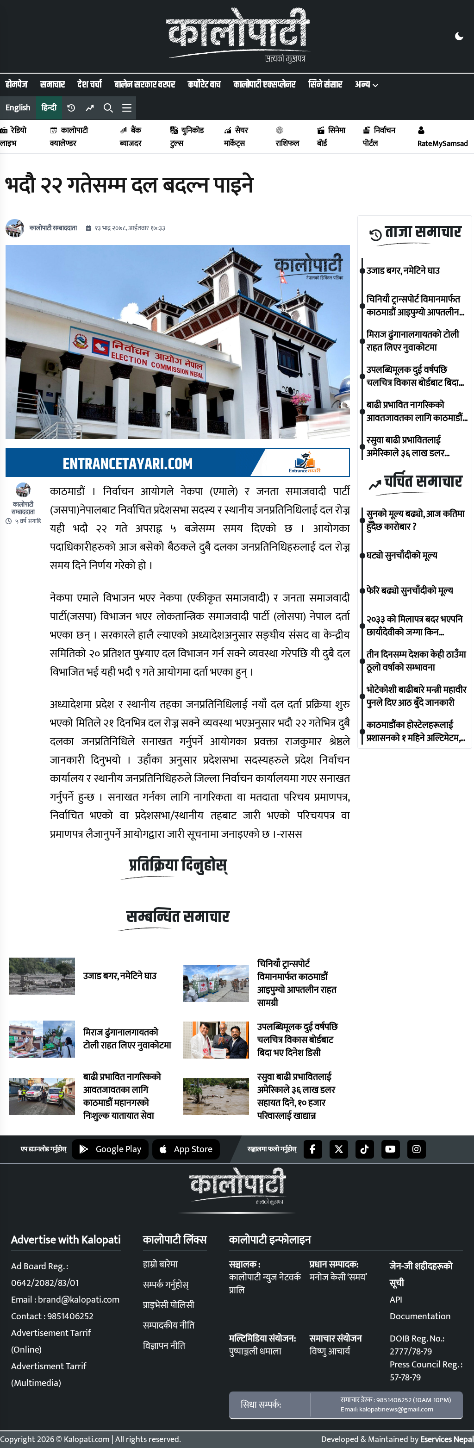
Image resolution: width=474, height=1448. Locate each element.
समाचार (52, 84)
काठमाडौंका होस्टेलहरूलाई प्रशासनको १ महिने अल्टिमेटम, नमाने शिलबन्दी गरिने (413, 732)
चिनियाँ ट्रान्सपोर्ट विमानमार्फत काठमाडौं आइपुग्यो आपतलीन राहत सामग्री (297, 983)
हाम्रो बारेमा (160, 1264)
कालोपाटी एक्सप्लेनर (264, 84)
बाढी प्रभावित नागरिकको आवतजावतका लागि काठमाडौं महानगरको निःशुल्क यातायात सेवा (122, 1096)
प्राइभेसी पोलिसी (168, 1305)
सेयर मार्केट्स (236, 137)
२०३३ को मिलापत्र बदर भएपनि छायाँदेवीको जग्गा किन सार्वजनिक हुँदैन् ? (415, 626)
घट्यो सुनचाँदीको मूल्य (402, 555)
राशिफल (287, 143)
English (18, 108)
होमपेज (16, 84)
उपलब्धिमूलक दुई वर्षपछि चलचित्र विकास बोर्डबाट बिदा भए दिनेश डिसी (297, 1040)
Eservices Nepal (447, 1440)
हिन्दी (49, 108)
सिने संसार (325, 84)
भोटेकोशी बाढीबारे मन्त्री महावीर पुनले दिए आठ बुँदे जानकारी (417, 696)
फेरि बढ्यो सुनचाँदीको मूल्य (410, 590)
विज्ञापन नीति (164, 1346)
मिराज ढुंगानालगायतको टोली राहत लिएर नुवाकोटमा (127, 1039)
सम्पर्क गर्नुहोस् (165, 1285)
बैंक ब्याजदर (131, 137)
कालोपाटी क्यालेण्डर (69, 137)
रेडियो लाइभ (13, 137)
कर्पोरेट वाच (204, 84)
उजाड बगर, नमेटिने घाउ (119, 976)
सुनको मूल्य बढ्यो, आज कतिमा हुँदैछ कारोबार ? (416, 520)
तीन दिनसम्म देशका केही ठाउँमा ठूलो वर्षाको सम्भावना (416, 661)
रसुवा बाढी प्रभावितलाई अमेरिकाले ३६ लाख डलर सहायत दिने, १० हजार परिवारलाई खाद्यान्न (296, 1096)
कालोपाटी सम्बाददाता (53, 228)
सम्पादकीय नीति (168, 1326)
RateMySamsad (443, 143)
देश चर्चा (89, 84)
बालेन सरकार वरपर (144, 84)
